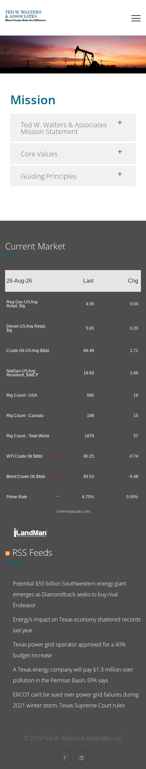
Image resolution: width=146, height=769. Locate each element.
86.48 (89, 350)
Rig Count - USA (21, 395)
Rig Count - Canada (24, 415)
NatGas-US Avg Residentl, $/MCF (22, 373)
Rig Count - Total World (27, 436)
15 (135, 415)
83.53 (89, 476)
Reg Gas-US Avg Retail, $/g (22, 304)
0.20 (134, 328)
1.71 (134, 350)
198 (90, 415)
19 (135, 395)
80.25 (89, 456)
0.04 (134, 304)
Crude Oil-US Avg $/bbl (27, 350)
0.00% (132, 497)
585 (90, 395)
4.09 (90, 304)
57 (135, 436)
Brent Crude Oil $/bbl (25, 476)
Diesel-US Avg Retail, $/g (26, 328)
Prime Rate (16, 497)
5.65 (90, 328)
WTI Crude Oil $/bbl (24, 456)
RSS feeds (32, 552)
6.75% (88, 497)
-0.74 (133, 456)
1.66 (134, 373)
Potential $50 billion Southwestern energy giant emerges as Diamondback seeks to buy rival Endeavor (69, 594)
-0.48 (133, 476)
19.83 (89, 373)
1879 (89, 436)
